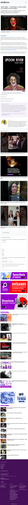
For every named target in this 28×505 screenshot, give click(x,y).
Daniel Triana (14, 49)
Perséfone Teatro (12, 37)
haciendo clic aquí (17, 111)
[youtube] (3, 481)
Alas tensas (4, 462)
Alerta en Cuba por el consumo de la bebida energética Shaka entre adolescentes (16, 408)
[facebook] (1, 481)
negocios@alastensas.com (4, 474)
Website (3, 254)
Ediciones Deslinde (3, 486)
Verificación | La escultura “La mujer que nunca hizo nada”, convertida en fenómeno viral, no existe (16, 445)
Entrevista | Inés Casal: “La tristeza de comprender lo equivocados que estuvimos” (17, 434)
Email (2, 251)
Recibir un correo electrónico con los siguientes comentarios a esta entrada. (13, 264)
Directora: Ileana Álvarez (22, 489)
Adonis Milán (18, 14)
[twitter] (2, 481)
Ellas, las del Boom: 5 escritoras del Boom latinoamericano (16, 428)
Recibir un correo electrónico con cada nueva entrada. (10, 265)
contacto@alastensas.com (5, 114)
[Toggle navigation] (26, 2)
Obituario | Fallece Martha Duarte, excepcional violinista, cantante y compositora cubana (17, 439)
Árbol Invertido (3, 485)
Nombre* (3, 249)
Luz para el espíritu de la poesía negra (13, 455)
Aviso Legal (2, 468)
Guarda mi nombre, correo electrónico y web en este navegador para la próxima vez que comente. (13, 258)
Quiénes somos (3, 465)
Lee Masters (10, 48)
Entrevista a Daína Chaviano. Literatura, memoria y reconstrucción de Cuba (17, 424)
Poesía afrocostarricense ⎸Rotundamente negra (14, 418)
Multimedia (22, 14)
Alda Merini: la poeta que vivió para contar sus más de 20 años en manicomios (17, 450)
